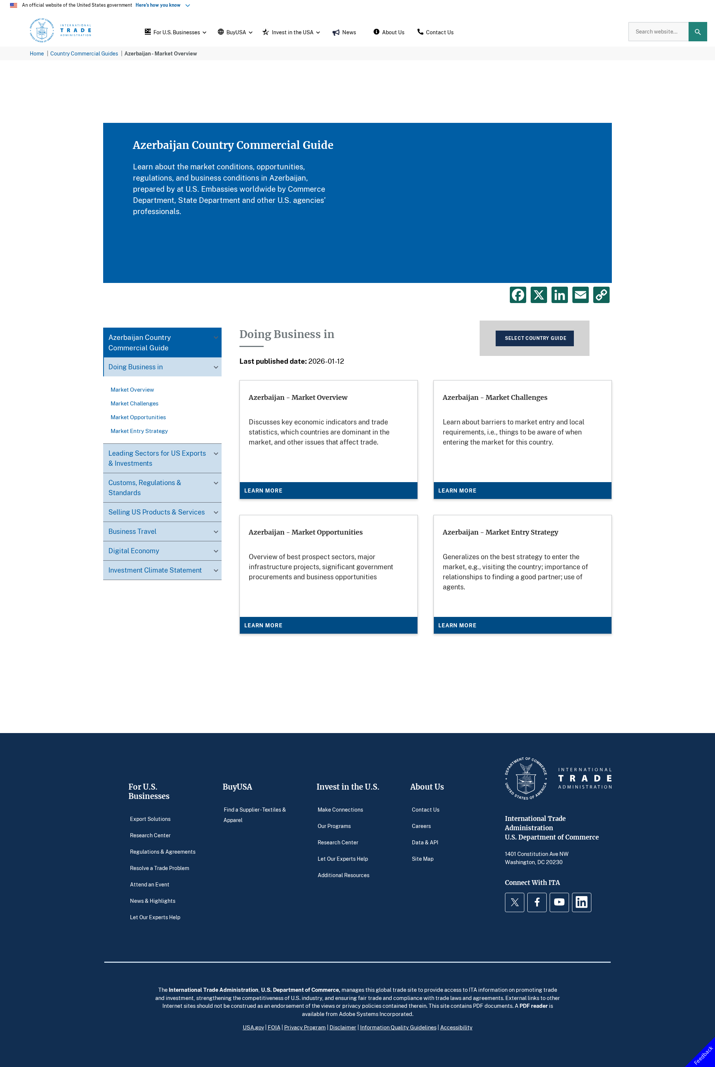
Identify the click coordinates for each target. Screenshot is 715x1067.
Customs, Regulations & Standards (144, 488)
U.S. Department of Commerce (300, 989)
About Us (427, 787)
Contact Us (425, 809)
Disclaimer (343, 1027)
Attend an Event (149, 884)
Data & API (425, 842)
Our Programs (334, 826)
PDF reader (533, 1005)
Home (37, 53)
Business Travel (132, 532)
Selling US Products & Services (156, 512)
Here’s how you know (160, 5)
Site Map (422, 859)
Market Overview (132, 389)
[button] (175, 31)
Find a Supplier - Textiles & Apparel (254, 814)
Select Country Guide (535, 338)
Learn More (263, 490)
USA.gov (253, 1027)
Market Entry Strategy (139, 430)
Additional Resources (343, 875)
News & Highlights (152, 901)
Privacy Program (305, 1027)
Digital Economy (133, 551)
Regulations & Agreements (163, 851)
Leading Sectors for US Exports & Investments (157, 458)
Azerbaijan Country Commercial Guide (139, 342)
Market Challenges (135, 403)
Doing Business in (135, 367)
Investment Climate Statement (155, 570)
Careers (421, 826)
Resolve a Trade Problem (159, 868)
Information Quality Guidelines (398, 1027)
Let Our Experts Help (155, 917)
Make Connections (340, 809)
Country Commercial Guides (84, 53)
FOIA (274, 1027)
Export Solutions (150, 819)
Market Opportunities (138, 417)
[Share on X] (538, 295)
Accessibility (456, 1027)
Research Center (150, 835)
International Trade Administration (213, 989)
